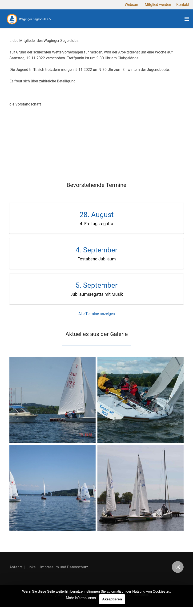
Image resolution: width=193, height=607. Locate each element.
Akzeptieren (112, 599)
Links (31, 567)
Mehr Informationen (81, 597)
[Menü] (186, 19)
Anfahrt (15, 567)
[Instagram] (178, 567)
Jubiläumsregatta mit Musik (96, 294)
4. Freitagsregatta (96, 223)
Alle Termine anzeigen (96, 314)
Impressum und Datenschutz (64, 567)
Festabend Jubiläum (96, 258)
